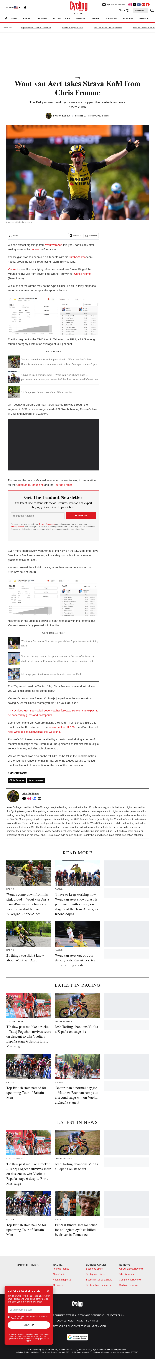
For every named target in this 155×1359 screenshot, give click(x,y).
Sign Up (29, 1325)
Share (15, 236)
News (14, 18)
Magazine (111, 18)
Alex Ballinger (63, 115)
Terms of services (47, 524)
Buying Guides (61, 18)
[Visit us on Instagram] (130, 4)
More (142, 18)
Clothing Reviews (128, 1285)
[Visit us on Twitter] (134, 4)
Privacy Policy (39, 1336)
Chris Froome (82, 273)
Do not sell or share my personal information (77, 1326)
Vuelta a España (62, 1279)
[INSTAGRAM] (30, 798)
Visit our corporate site (116, 1350)
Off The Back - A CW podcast (108, 27)
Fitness (80, 18)
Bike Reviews (126, 1274)
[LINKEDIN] (35, 798)
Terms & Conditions (26, 1338)
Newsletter (93, 236)
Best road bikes (94, 1268)
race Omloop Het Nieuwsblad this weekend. (34, 731)
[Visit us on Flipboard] (148, 4)
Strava (35, 249)
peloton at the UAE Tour (62, 727)
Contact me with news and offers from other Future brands (29, 1317)
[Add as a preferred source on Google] (77, 1337)
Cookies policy (66, 1321)
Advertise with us (87, 1321)
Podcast (128, 18)
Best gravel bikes (95, 1274)
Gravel (95, 18)
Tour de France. (64, 484)
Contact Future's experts (60, 1315)
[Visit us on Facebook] (139, 4)
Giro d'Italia (59, 1274)
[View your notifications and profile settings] (25, 8)
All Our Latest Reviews (131, 1268)
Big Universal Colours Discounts (36, 27)
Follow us (77, 236)
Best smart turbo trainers (99, 1279)
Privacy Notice (17, 526)
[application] (53, 444)
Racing (27, 18)
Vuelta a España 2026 (72, 27)
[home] (6, 18)
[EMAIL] (40, 798)
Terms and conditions (91, 1315)
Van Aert (13, 269)
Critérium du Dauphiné (30, 484)
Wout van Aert (53, 244)
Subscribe (139, 10)
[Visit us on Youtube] (143, 4)
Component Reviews (130, 1279)
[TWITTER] (24, 798)
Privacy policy (115, 1315)
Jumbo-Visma (77, 257)
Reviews (42, 18)
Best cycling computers (98, 1285)
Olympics (58, 1285)
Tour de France (61, 1268)
